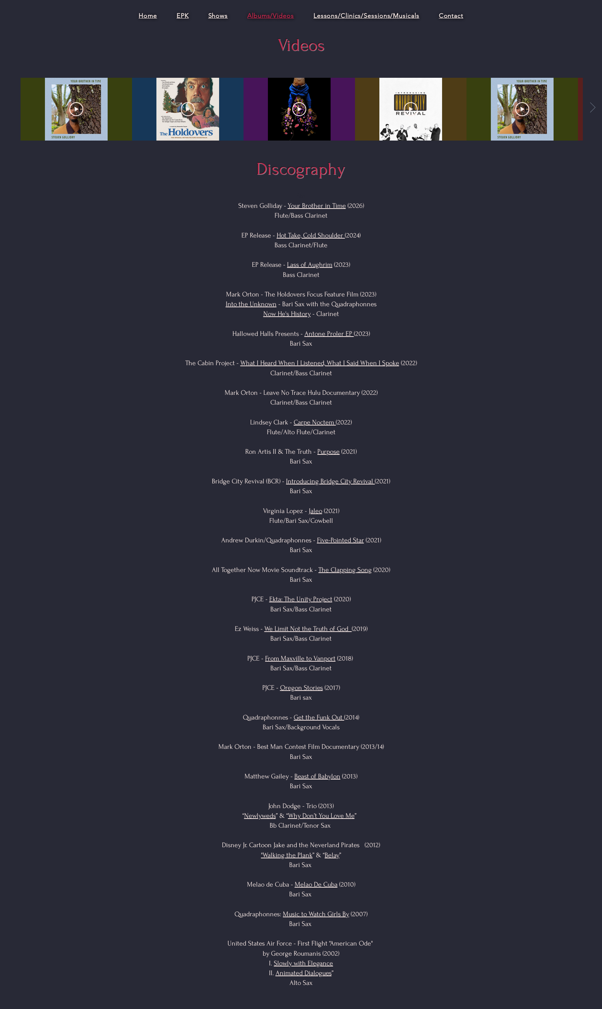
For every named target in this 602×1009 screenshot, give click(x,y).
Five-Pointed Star (340, 540)
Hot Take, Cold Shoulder (311, 235)
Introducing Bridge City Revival (330, 481)
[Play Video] (76, 109)
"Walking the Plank (286, 855)
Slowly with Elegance (303, 963)
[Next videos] (592, 107)
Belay (332, 855)
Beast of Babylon (317, 776)
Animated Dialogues (304, 973)
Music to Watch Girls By (316, 914)
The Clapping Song (345, 570)
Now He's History (287, 314)
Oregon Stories (301, 688)
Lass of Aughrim (309, 265)
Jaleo (315, 511)
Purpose (328, 451)
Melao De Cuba (316, 884)
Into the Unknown (251, 304)
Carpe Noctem (315, 422)
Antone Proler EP (329, 334)
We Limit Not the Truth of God (308, 629)
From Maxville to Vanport (300, 658)
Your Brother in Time (317, 206)
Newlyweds (260, 816)
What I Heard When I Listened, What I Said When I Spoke (319, 363)
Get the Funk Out (319, 717)
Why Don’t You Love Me (321, 816)
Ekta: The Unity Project (300, 599)
